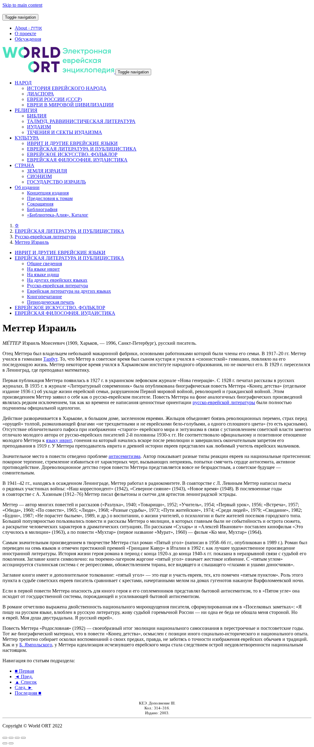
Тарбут (50, 359)
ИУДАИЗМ (39, 126)
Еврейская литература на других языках (69, 291)
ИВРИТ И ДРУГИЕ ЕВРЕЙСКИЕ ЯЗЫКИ (72, 143)
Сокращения (40, 203)
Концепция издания (48, 192)
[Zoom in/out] (23, 738)
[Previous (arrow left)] (4, 743)
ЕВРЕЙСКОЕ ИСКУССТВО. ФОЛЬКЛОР (72, 154)
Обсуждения (28, 39)
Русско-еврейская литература (45, 236)
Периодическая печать (50, 302)
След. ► (24, 687)
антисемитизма (124, 456)
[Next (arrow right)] (11, 743)
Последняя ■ (28, 693)
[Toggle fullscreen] (17, 738)
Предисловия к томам (50, 198)
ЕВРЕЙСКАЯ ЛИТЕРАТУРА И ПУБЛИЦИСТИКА (81, 148)
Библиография (42, 209)
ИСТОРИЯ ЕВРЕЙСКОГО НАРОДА (66, 88)
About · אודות (28, 28)
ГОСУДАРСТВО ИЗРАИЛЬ (56, 181)
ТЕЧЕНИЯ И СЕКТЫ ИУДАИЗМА (64, 132)
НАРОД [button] (23, 82)
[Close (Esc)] (4, 738)
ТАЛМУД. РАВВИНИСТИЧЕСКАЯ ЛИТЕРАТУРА (81, 121)
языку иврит (59, 440)
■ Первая (24, 671)
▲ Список (26, 682)
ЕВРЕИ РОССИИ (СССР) (54, 99)
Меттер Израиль (32, 242)
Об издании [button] (27, 187)
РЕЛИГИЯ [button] (26, 110)
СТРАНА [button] (24, 165)
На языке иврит (43, 269)
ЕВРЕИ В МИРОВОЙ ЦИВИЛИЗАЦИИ (70, 104)
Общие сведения (44, 263)
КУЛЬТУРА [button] (27, 137)
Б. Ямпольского (35, 644)
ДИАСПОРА (40, 93)
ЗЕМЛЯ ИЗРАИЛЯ (47, 170)
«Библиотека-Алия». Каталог (57, 214)
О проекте (25, 33)
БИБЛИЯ (37, 115)
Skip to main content (22, 5)
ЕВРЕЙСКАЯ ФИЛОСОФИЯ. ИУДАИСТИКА (77, 159)
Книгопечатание (44, 296)
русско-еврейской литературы (224, 402)
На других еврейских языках (57, 280)
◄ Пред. (24, 676)
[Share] (11, 738)
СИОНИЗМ (39, 176)
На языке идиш (43, 274)
